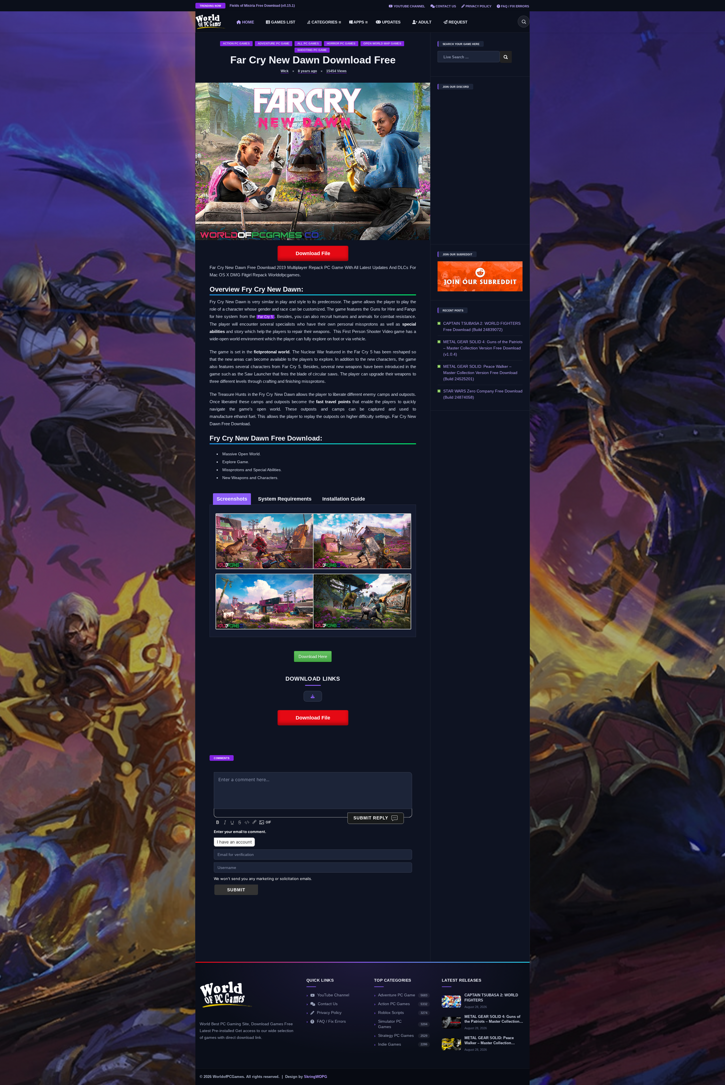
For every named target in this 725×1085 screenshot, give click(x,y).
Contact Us (445, 6)
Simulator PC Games (402, 1024)
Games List (282, 22)
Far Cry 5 (265, 317)
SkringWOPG (315, 1077)
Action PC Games (236, 43)
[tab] (232, 499)
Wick (285, 71)
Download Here (312, 656)
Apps (358, 22)
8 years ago (307, 71)
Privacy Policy (478, 6)
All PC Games (308, 43)
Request (457, 22)
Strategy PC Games (402, 1035)
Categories (323, 22)
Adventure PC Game (273, 43)
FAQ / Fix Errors (514, 6)
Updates (390, 22)
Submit (236, 889)
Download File (313, 253)
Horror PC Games (341, 43)
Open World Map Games (382, 43)
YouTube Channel (409, 6)
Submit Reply (370, 817)
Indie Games (402, 1044)
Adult (424, 22)
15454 (336, 71)
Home (247, 22)
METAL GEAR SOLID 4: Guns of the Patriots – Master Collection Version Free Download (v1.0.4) (483, 347)
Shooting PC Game (312, 50)
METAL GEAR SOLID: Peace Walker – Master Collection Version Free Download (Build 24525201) (480, 372)
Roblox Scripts (402, 1013)
